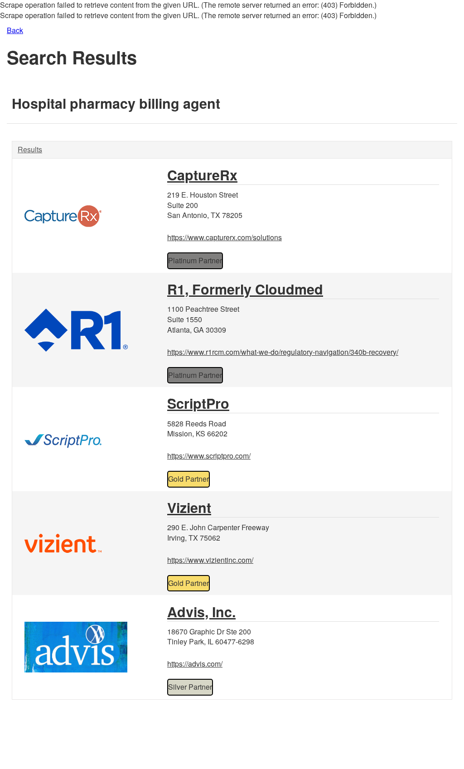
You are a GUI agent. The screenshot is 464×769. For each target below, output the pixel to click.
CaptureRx (202, 174)
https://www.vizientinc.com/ (210, 560)
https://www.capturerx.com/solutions (224, 237)
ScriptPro (198, 403)
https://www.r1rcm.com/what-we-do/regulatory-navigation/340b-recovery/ (282, 352)
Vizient (189, 507)
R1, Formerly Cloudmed (245, 289)
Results (30, 149)
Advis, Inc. (201, 611)
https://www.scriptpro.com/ (209, 455)
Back (15, 30)
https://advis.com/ (194, 663)
